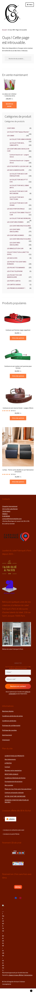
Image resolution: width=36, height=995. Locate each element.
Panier (27, 990)
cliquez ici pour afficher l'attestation (20, 975)
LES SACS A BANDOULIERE (15, 170)
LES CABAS (10, 136)
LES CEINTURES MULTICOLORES (20, 226)
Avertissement (7, 735)
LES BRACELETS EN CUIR (15, 248)
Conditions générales (9, 721)
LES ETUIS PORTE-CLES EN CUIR (18, 166)
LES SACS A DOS (12, 258)
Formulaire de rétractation (13, 781)
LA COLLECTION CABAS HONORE (20, 139)
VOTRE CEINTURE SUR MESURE (15, 796)
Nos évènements (10, 759)
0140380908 (6, 516)
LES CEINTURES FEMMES (15, 222)
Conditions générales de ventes (12, 716)
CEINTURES (11, 128)
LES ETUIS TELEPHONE (15, 271)
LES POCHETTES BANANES (16, 267)
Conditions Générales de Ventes (15, 778)
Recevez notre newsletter (13, 770)
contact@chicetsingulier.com (12, 519)
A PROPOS (8, 763)
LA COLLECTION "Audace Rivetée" (18, 132)
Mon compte (9, 785)
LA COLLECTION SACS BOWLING (20, 218)
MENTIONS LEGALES (11, 774)
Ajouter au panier (9, 105)
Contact (7, 767)
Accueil (4, 30)
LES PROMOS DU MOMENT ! (16, 288)
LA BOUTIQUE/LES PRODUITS (14, 756)
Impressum (6, 740)
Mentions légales (8, 711)
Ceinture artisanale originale (14, 793)
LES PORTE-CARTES (13, 281)
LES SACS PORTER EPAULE (16, 209)
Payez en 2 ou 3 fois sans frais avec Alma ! (18, 789)
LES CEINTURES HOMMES (15, 235)
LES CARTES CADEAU (14, 284)
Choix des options (18, 338)
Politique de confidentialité (11, 725)
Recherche (18, 992)
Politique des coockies (9, 730)
